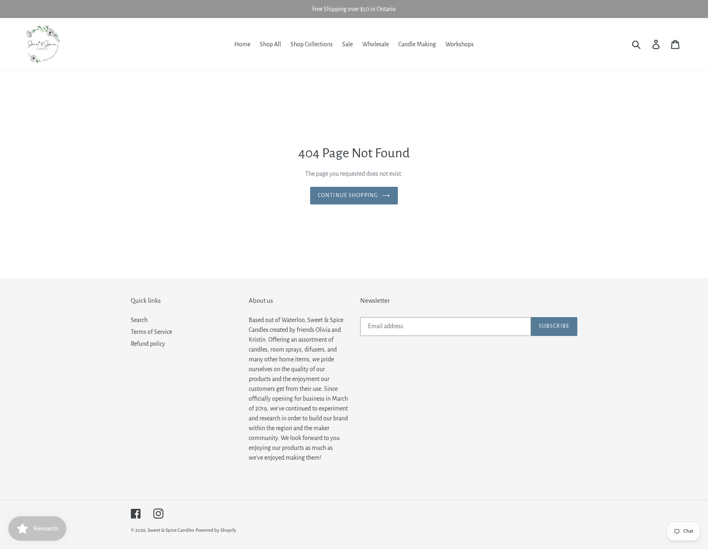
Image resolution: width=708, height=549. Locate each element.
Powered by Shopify (215, 530)
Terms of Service (151, 332)
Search (139, 320)
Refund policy (148, 343)
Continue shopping (348, 195)
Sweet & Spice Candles (171, 530)
